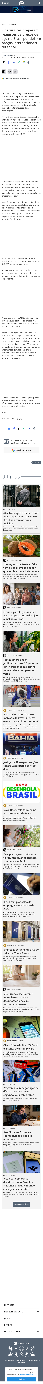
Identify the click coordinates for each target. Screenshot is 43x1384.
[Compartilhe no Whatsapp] (18, 62)
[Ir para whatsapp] (27, 1354)
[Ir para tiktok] (16, 1354)
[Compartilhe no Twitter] (3, 62)
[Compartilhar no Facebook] (8, 62)
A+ (9, 71)
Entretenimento (13, 1311)
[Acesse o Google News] (23, 62)
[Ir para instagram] (21, 1348)
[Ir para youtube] (32, 1354)
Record (8, 1325)
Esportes (9, 1305)
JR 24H (7, 1318)
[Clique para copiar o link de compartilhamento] (28, 62)
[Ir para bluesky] (10, 1348)
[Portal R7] (21, 3)
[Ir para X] (21, 1354)
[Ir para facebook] (16, 1348)
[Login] (39, 3)
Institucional (12, 1331)
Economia (13, 24)
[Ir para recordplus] (10, 1354)
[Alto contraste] (4, 71)
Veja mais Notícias (21, 1204)
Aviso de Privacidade (26, 1374)
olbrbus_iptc (36, 462)
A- (15, 71)
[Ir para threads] (32, 1348)
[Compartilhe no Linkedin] (13, 62)
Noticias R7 (5, 24)
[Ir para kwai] (27, 1348)
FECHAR (21, 1379)
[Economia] (21, 9)
